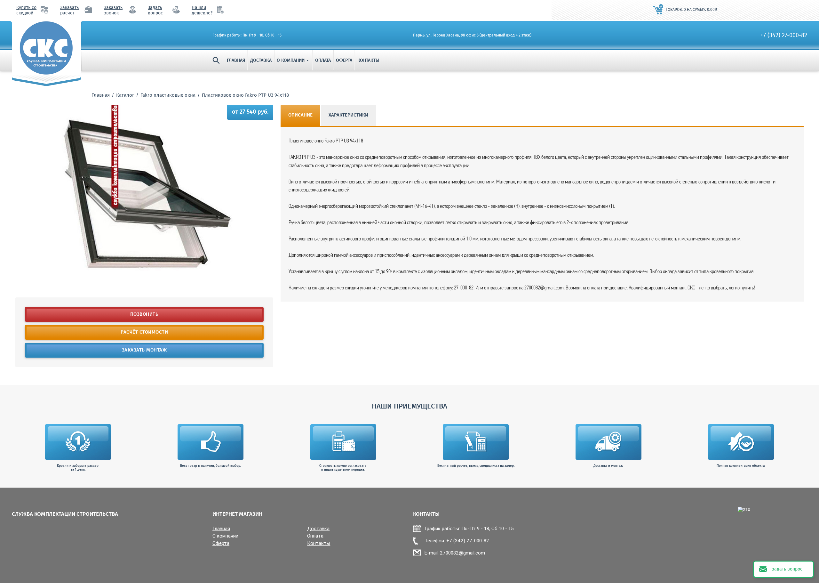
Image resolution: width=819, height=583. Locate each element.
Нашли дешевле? (202, 10)
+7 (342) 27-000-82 (783, 35)
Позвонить (144, 314)
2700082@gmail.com (462, 553)
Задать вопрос (155, 10)
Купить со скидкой (26, 10)
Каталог (125, 95)
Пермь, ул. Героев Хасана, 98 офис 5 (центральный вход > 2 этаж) (472, 35)
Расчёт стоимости (144, 332)
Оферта (344, 60)
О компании (293, 60)
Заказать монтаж (144, 350)
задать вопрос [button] (787, 569)
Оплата (323, 60)
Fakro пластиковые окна (167, 95)
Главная (236, 60)
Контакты (368, 60)
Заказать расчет (69, 10)
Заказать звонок (113, 10)
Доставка (261, 60)
